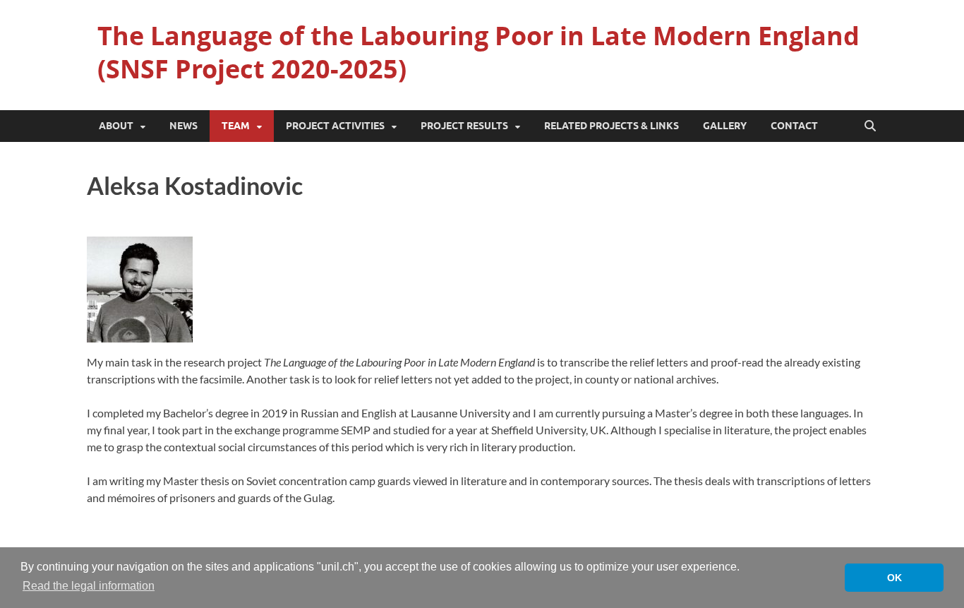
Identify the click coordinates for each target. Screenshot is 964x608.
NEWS (183, 125)
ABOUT (116, 125)
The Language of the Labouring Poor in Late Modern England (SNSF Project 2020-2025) (478, 52)
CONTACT (794, 125)
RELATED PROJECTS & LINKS (611, 125)
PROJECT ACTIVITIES (335, 125)
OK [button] (894, 577)
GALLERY (725, 125)
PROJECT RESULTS (464, 125)
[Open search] (870, 126)
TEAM (236, 125)
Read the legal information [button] (89, 586)
